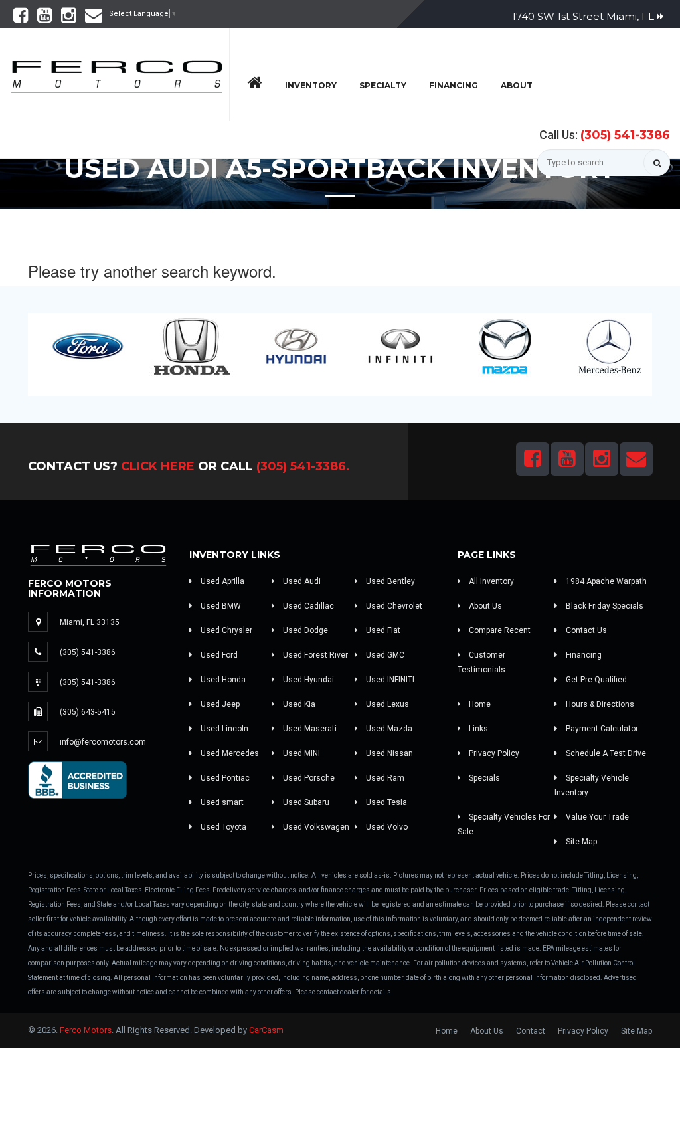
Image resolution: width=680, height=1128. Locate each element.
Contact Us (585, 630)
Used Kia (298, 704)
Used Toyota (222, 827)
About (517, 85)
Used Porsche (308, 778)
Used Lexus (386, 704)
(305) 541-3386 (625, 135)
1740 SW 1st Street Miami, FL (584, 16)
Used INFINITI (389, 679)
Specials (483, 778)
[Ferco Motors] (116, 73)
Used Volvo (386, 827)
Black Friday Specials (603, 606)
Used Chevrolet (393, 606)
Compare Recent (499, 630)
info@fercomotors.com (103, 742)
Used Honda (222, 679)
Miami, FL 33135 (90, 622)
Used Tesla (385, 802)
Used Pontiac (224, 778)
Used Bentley (389, 581)
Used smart (221, 802)
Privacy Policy (493, 753)
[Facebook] (20, 18)
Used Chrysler (225, 630)
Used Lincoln (223, 728)
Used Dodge (304, 630)
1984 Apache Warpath (605, 581)
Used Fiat (382, 630)
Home (479, 704)
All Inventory (490, 581)
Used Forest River (314, 655)
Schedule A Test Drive (605, 753)
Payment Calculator (601, 728)
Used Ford (218, 655)
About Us (484, 606)
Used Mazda (388, 728)
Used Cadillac (307, 606)
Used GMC (384, 655)
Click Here (158, 466)
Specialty (382, 85)
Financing (453, 85)
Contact (530, 1031)
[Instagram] (68, 18)
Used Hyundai (307, 679)
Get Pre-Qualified (595, 679)
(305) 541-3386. (303, 466)
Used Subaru (305, 802)
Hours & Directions (599, 704)
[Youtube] (44, 18)
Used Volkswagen (315, 827)
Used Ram (384, 778)
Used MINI (300, 753)
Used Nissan (388, 753)
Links (477, 728)
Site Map (580, 841)
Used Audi (301, 581)
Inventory (311, 85)
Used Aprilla (221, 581)
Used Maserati (309, 728)
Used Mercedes (229, 753)
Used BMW (220, 606)
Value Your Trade (596, 817)
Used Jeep (219, 704)
